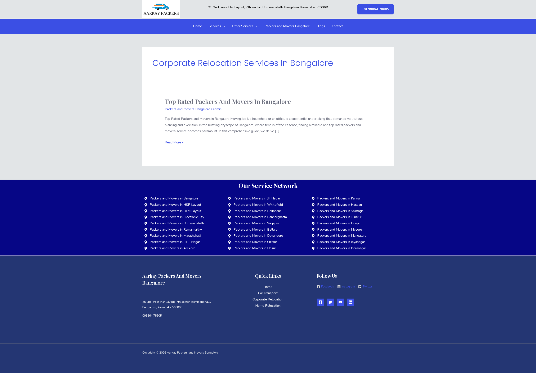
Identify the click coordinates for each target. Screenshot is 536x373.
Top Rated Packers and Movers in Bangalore (228, 101)
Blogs (321, 26)
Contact (337, 26)
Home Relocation (268, 305)
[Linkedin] (350, 302)
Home (197, 26)
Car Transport (268, 293)
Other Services (243, 26)
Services (215, 26)
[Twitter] (330, 302)
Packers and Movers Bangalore (287, 26)
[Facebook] (320, 302)
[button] (375, 9)
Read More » (174, 142)
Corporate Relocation (268, 299)
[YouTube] (340, 302)
